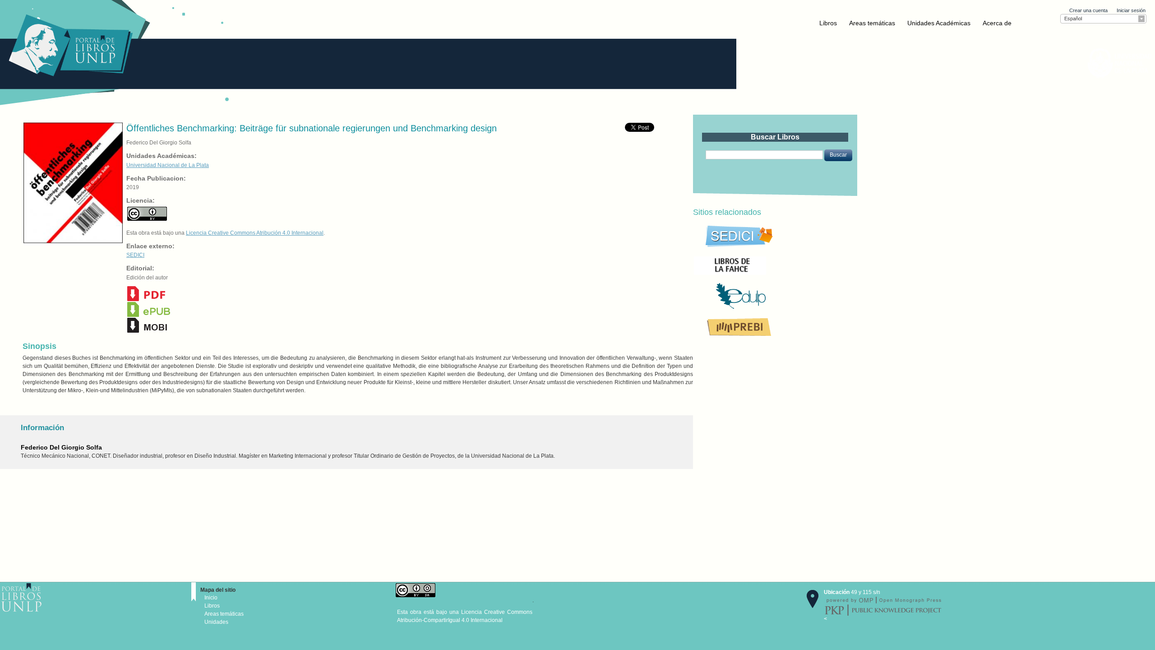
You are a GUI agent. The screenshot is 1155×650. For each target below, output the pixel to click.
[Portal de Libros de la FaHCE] (760, 265)
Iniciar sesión (1131, 10)
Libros (828, 23)
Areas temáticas (872, 23)
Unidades (216, 622)
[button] (838, 155)
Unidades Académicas (938, 23)
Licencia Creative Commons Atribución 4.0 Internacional (254, 233)
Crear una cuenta (1088, 10)
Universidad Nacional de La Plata (167, 165)
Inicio (210, 597)
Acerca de (997, 23)
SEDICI (135, 255)
